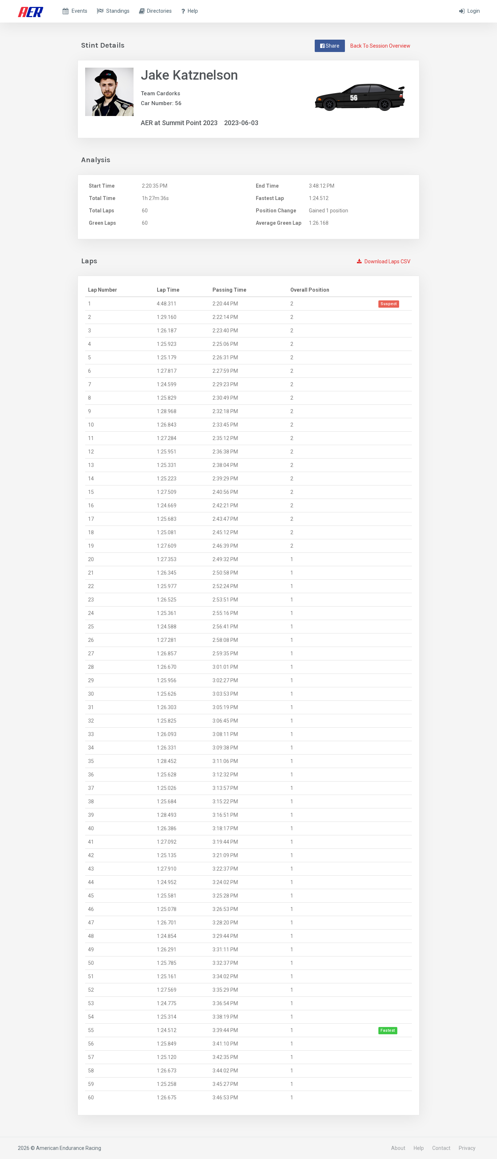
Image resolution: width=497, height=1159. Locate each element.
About (398, 1148)
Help (419, 1148)
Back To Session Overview (380, 46)
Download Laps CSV (386, 261)
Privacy (467, 1148)
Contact (441, 1148)
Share (332, 46)
